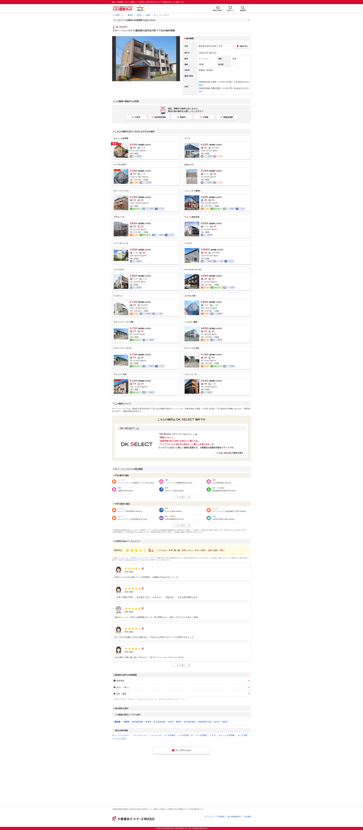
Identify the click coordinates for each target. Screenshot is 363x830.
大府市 (139, 15)
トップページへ (183, 750)
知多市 (225, 722)
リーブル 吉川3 (119, 739)
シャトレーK (155, 735)
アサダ (213, 735)
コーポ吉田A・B (185, 735)
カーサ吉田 (242, 735)
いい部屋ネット (118, 15)
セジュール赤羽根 (227, 735)
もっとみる (181, 497)
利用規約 (221, 817)
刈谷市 (171, 722)
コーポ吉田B (201, 735)
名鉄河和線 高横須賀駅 (210, 88)
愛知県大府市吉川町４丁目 (210, 46)
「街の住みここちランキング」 (139, 558)
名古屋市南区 (190, 722)
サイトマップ (210, 817)
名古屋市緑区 (159, 722)
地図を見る (243, 46)
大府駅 (147, 15)
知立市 (217, 722)
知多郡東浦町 (160, 117)
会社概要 (247, 817)
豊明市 (179, 722)
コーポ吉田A (169, 735)
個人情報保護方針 (234, 817)
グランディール (140, 735)
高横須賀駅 (228, 117)
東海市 (183, 117)
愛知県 (130, 15)
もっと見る (181, 665)
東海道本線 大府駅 (208, 82)
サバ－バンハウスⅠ (121, 735)
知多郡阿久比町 (205, 722)
